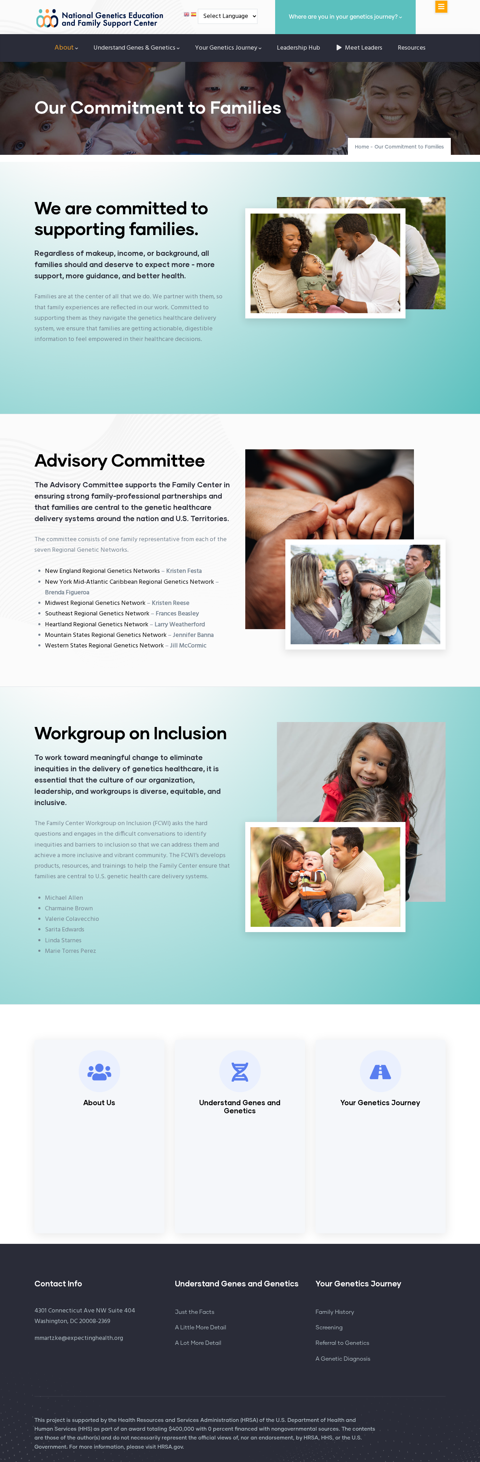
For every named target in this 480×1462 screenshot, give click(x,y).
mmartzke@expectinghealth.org (78, 1338)
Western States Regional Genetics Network (104, 646)
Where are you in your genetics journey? (343, 17)
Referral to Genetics (342, 1343)
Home (362, 147)
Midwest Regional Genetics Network (95, 603)
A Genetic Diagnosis (343, 1359)
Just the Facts (194, 1312)
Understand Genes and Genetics (239, 1106)
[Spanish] (193, 16)
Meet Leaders (363, 48)
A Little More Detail (200, 1327)
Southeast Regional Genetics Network (97, 614)
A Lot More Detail (198, 1343)
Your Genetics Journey (226, 48)
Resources (412, 48)
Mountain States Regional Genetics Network (106, 635)
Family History (335, 1312)
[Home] (99, 15)
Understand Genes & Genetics (134, 48)
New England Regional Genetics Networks (102, 571)
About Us (99, 1102)
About (64, 47)
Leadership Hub (298, 48)
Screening (329, 1327)
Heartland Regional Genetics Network (96, 625)
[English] (186, 16)
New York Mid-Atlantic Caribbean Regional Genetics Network (129, 582)
